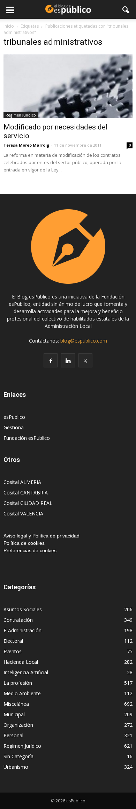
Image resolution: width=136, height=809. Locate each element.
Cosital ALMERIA (22, 482)
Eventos (12, 651)
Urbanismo (15, 767)
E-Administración (22, 630)
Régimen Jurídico (21, 115)
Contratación (18, 620)
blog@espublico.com (83, 340)
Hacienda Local (20, 662)
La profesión (17, 683)
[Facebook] (51, 360)
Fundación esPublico (26, 438)
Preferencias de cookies (29, 550)
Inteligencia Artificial (25, 672)
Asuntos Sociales (22, 609)
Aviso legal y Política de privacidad (41, 536)
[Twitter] (85, 360)
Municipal (14, 714)
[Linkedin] (68, 360)
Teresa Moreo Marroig (26, 145)
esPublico (14, 417)
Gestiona (13, 427)
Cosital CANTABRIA (25, 492)
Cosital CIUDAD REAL (27, 503)
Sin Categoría (18, 756)
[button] (126, 9)
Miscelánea (16, 704)
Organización (18, 725)
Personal (13, 735)
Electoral (13, 641)
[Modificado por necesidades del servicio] (68, 86)
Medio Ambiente (22, 693)
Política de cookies (24, 543)
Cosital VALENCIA (23, 513)
